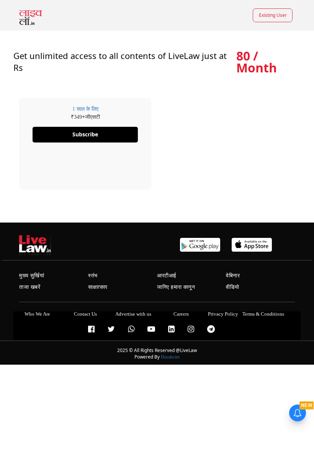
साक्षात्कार (98, 287)
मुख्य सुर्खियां (31, 275)
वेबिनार (233, 275)
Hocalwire (170, 357)
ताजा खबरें (30, 287)
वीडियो (232, 287)
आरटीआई (167, 275)
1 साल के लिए (85, 109)
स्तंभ (93, 275)
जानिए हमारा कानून (176, 287)
